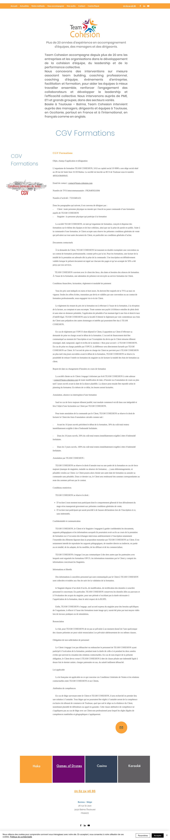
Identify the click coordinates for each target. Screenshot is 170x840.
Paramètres (143, 835)
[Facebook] (140, 6)
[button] (55, 6)
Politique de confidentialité (21, 836)
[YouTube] (148, 6)
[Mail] (121, 727)
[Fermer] (166, 835)
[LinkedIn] (144, 6)
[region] (36, 769)
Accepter (157, 835)
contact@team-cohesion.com (80, 183)
